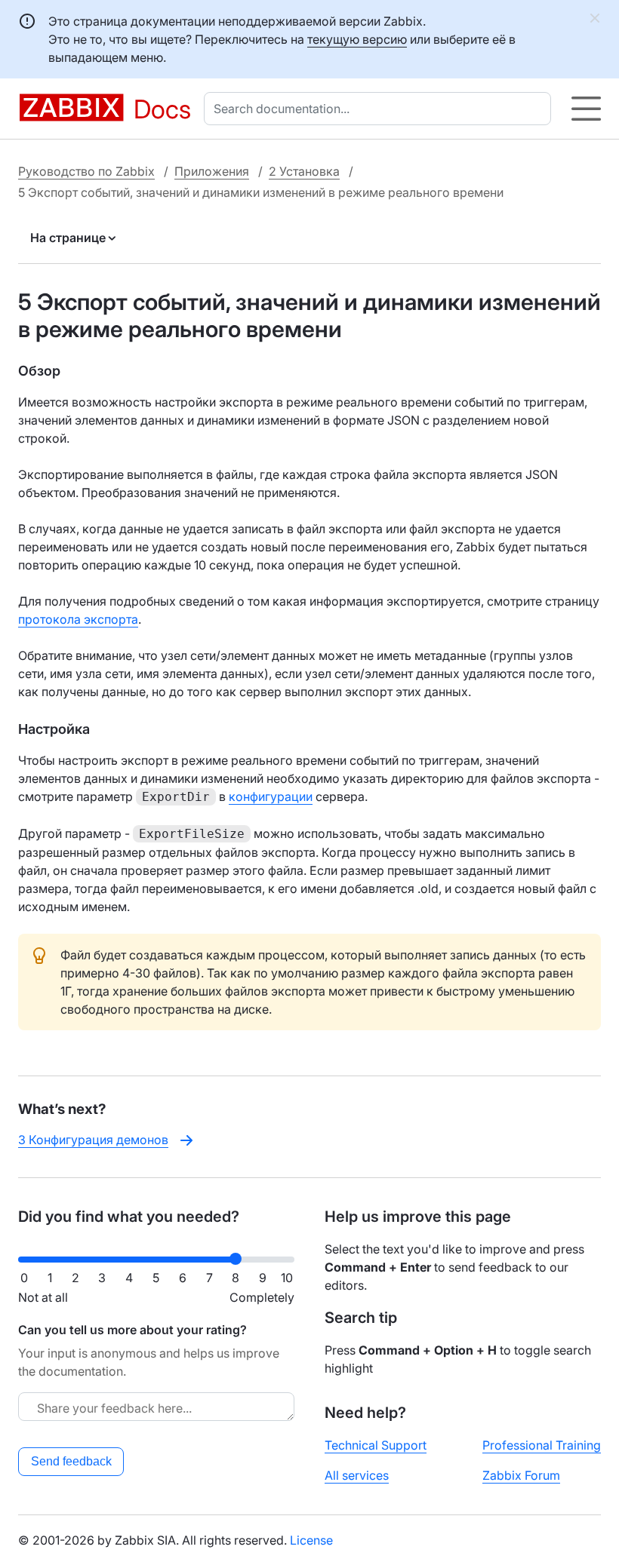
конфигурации (271, 796)
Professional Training (541, 1445)
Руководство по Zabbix (86, 171)
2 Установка (304, 171)
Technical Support (376, 1445)
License (311, 1540)
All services (357, 1475)
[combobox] (380, 108)
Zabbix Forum (521, 1475)
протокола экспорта (78, 619)
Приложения (211, 171)
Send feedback (71, 1461)
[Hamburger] (586, 109)
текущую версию (357, 39)
